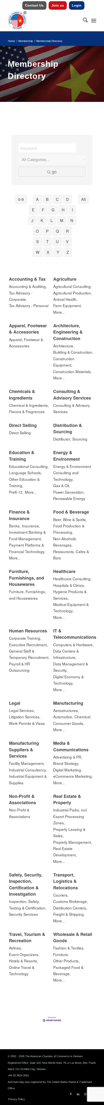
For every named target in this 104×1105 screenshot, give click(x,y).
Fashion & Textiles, (68, 947)
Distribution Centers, (70, 907)
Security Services (23, 914)
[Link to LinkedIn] (78, 1094)
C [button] (57, 199)
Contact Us (34, 5)
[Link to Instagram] (85, 1094)
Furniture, (61, 954)
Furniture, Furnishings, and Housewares (26, 577)
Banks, (15, 525)
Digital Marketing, (67, 769)
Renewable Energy (69, 498)
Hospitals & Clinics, (69, 585)
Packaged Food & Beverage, (68, 970)
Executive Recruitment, (28, 644)
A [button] (37, 199)
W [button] (37, 252)
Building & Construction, (73, 352)
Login (77, 5)
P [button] (47, 231)
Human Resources (28, 631)
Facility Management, (27, 763)
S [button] (37, 241)
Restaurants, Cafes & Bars (71, 554)
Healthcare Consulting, (72, 578)
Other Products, (66, 960)
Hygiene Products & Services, (70, 594)
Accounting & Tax (27, 279)
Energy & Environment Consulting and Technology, (72, 473)
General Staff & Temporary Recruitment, (29, 654)
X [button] (48, 252)
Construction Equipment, (63, 362)
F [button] (43, 210)
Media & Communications (71, 746)
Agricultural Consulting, (72, 286)
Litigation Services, (24, 716)
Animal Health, (65, 299)
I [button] (72, 210)
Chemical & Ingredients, (29, 405)
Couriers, (60, 895)
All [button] (83, 199)
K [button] (42, 220)
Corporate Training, (25, 638)
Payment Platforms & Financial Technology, (27, 548)
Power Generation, (69, 492)
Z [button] (68, 252)
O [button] (37, 231)
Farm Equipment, (67, 305)
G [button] (53, 210)
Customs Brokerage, (70, 901)
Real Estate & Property (67, 799)
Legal (14, 703)
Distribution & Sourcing (67, 428)
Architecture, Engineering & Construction (68, 332)
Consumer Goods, (68, 723)
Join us (58, 5)
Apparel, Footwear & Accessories (28, 328)
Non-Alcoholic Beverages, (64, 542)
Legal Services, (22, 710)
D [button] (67, 199)
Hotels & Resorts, (23, 960)
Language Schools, (25, 472)
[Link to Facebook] (70, 1094)
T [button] (47, 241)
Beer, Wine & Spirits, (70, 519)
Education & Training (21, 455)
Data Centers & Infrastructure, (66, 654)
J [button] (32, 220)
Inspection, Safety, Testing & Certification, (27, 904)
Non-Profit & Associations (22, 799)
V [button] (67, 241)
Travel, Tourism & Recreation (27, 937)
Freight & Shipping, (69, 914)
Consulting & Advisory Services (72, 394)
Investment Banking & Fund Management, (27, 535)
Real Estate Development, (65, 851)
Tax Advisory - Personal (28, 305)
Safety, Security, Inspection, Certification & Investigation (25, 884)
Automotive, (63, 716)
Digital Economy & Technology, (68, 680)
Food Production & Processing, (68, 529)
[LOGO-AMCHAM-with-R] (43, 20)
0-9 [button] (21, 199)
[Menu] (93, 20)
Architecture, (63, 345)
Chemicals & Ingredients (22, 394)
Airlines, (15, 947)
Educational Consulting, (29, 466)
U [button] (57, 241)
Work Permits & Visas (27, 723)
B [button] (47, 199)
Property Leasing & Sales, (69, 832)
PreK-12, (16, 492)
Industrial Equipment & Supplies (28, 779)
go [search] (54, 171)
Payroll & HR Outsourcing (19, 667)
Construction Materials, (72, 371)
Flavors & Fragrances (27, 411)
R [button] (67, 231)
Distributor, (62, 439)
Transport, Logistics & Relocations (65, 881)
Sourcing (79, 439)
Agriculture (64, 279)
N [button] (71, 220)
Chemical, (82, 716)
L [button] (52, 220)
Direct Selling (23, 425)
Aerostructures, (66, 710)
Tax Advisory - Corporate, (20, 296)
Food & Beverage (71, 512)
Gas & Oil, (61, 485)
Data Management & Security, (70, 667)
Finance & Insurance (19, 515)
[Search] (83, 20)
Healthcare (64, 571)
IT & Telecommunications (74, 634)
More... (59, 312)
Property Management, (72, 842)
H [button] (63, 210)
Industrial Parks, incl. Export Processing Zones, (70, 816)
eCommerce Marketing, (73, 776)
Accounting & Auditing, (28, 286)
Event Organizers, (24, 954)
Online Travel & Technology (21, 970)
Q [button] (57, 231)
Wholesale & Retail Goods (72, 937)
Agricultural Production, (72, 292)
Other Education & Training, (24, 482)
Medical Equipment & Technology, (71, 607)
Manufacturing (68, 703)
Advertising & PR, (67, 757)
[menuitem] (34, 5)
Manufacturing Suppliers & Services (24, 749)
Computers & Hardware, (73, 644)
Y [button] (58, 252)
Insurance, (31, 525)
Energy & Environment (66, 455)
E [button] (33, 210)
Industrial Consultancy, (28, 769)
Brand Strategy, (66, 763)
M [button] (61, 220)
